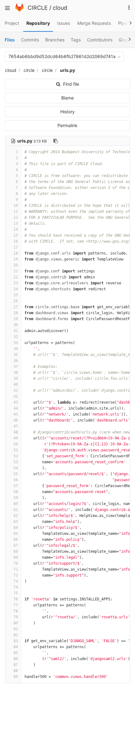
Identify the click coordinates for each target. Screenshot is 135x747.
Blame (67, 97)
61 (16, 510)
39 (16, 378)
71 (16, 569)
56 (16, 480)
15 (16, 235)
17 (16, 247)
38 (16, 372)
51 (16, 450)
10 (16, 205)
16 (16, 241)
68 (16, 551)
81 (16, 629)
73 (16, 581)
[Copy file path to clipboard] (55, 141)
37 (16, 366)
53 (16, 462)
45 (16, 414)
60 (16, 504)
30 (16, 325)
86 (16, 659)
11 (16, 211)
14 (16, 229)
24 (16, 289)
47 (16, 426)
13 (16, 223)
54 (16, 468)
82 (16, 635)
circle (29, 70)
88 (16, 671)
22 (16, 277)
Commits (30, 39)
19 (16, 259)
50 (16, 444)
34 (16, 349)
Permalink (67, 125)
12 (16, 217)
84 (16, 647)
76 (16, 599)
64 (16, 527)
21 (16, 271)
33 (16, 343)
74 (16, 587)
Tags (76, 39)
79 (16, 617)
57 (16, 486)
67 (16, 545)
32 (16, 337)
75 (16, 593)
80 (16, 623)
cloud (60, 7)
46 (16, 420)
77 (16, 605)
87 (16, 665)
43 (16, 402)
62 (16, 515)
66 (16, 539)
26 (16, 301)
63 (16, 521)
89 (16, 676)
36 (16, 360)
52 (16, 456)
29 (16, 319)
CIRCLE (38, 7)
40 (16, 384)
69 (16, 557)
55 (16, 474)
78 (16, 611)
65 (16, 533)
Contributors (99, 39)
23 (16, 283)
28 (16, 313)
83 (16, 641)
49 (16, 438)
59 (16, 498)
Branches (54, 39)
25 (16, 295)
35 (16, 354)
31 (16, 331)
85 (16, 653)
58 (16, 492)
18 (16, 253)
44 (16, 408)
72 (16, 575)
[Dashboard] (19, 10)
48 (16, 432)
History (67, 111)
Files (10, 39)
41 (16, 390)
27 (16, 307)
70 (16, 563)
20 (16, 265)
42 (16, 396)
